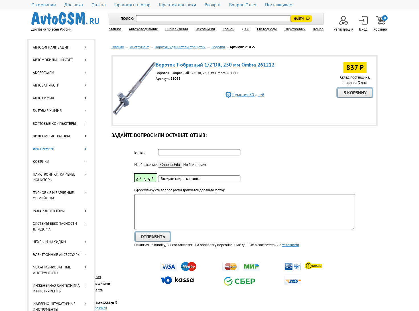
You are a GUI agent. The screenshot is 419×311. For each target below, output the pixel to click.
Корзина (380, 24)
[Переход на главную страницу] (65, 18)
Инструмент (44, 149)
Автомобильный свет (53, 59)
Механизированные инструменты (52, 270)
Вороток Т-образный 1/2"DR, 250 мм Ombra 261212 (215, 64)
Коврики (41, 161)
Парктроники (295, 29)
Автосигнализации (51, 47)
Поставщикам (278, 4)
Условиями (290, 244)
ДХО (245, 29)
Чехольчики (205, 29)
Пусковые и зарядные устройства (53, 195)
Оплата (98, 4)
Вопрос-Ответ (243, 4)
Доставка (73, 4)
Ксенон (228, 29)
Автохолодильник (143, 29)
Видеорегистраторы (51, 136)
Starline (115, 29)
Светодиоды (267, 29)
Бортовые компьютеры (54, 123)
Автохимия (43, 98)
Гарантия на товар (132, 4)
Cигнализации (176, 29)
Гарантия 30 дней (248, 94)
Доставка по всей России (51, 29)
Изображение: (145, 164)
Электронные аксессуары (56, 254)
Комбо (318, 29)
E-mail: (139, 152)
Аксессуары (43, 72)
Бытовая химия (47, 110)
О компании (43, 4)
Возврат (213, 4)
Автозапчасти (46, 85)
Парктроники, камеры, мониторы (54, 177)
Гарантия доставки (177, 4)
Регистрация (343, 29)
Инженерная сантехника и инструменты (56, 288)
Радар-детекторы (49, 210)
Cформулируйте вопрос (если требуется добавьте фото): (179, 190)
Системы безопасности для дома (55, 226)
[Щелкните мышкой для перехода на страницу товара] (134, 113)
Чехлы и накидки (49, 241)
